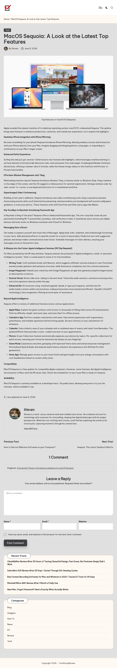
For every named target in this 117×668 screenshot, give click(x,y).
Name (7, 521)
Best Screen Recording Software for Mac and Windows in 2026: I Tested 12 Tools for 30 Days (51, 577)
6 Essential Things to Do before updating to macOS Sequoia (45, 468)
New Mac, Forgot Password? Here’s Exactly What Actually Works (38, 589)
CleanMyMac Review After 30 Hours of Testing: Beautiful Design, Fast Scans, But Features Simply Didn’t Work (56, 563)
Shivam (29, 410)
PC (8, 630)
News (10, 624)
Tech (7, 30)
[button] (30, 428)
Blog (9, 607)
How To (10, 618)
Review (10, 635)
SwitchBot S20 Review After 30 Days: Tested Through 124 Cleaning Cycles (42, 570)
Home (6, 19)
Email (45, 521)
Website (83, 521)
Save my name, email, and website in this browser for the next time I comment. (45, 534)
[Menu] (100, 8)
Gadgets (11, 613)
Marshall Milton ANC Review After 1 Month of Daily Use (32, 583)
